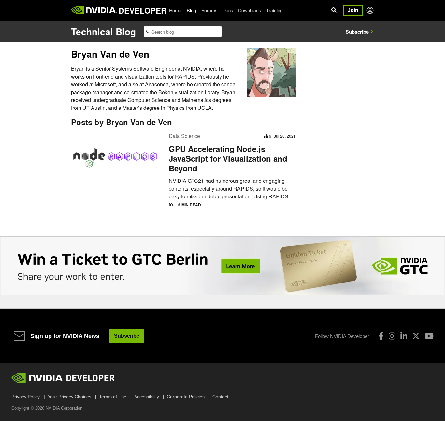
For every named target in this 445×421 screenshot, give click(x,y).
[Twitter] (416, 336)
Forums (209, 10)
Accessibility (146, 396)
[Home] (94, 10)
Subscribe (357, 31)
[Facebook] (381, 336)
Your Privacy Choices (69, 396)
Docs (228, 10)
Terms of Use (112, 396)
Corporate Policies (186, 396)
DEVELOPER (142, 10)
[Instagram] (392, 336)
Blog (191, 10)
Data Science (184, 135)
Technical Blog (103, 31)
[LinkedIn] (403, 336)
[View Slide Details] (222, 266)
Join (353, 10)
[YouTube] (429, 336)
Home (175, 10)
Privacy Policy (25, 396)
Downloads (249, 10)
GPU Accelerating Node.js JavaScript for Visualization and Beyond (228, 158)
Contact (220, 396)
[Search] (334, 10)
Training (274, 10)
